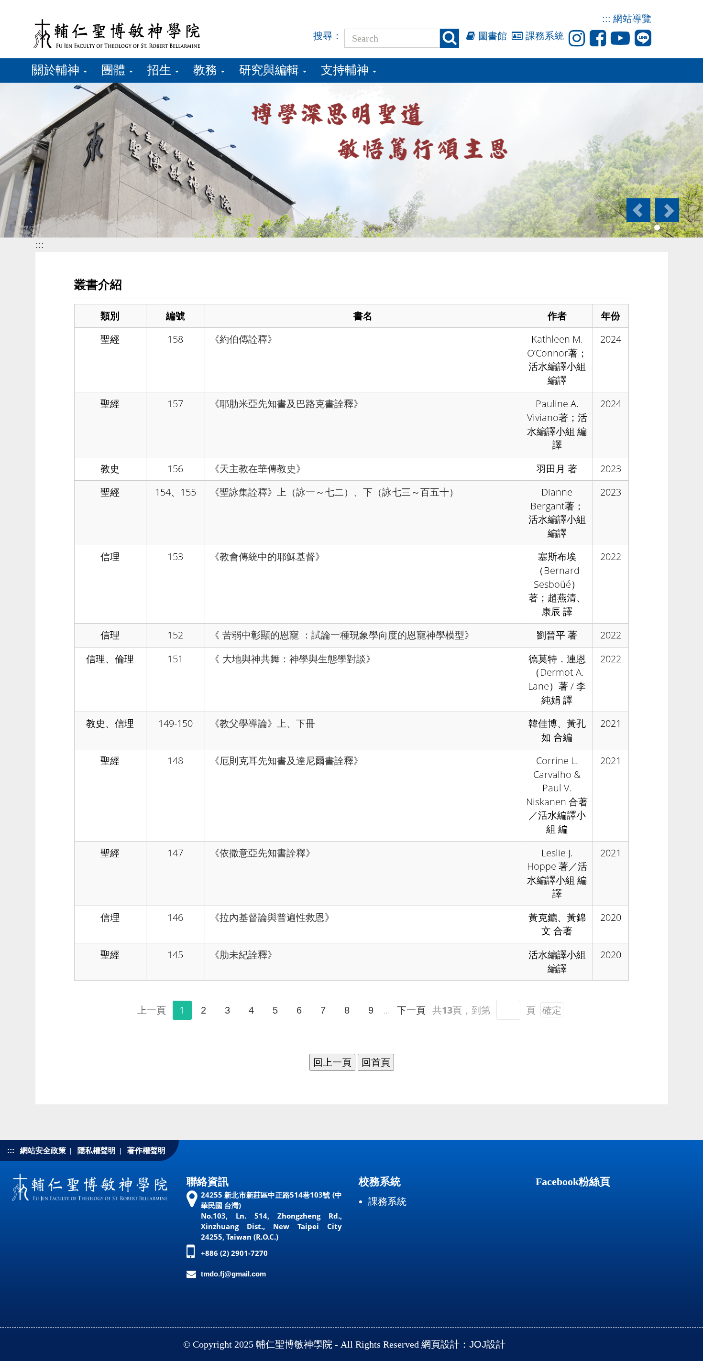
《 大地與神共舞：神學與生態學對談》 (292, 659)
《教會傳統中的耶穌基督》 (267, 556)
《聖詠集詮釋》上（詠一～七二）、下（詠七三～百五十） (334, 492)
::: (606, 18)
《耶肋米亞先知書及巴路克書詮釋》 (286, 404)
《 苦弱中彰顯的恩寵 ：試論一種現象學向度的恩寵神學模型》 (342, 635)
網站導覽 (632, 18)
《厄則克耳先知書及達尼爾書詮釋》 (286, 761)
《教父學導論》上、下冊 (262, 723)
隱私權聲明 (96, 1150)
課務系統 (543, 36)
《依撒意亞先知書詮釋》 (262, 853)
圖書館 (491, 36)
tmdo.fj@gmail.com (233, 1274)
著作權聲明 (146, 1150)
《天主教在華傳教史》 (258, 469)
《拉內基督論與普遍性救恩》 (272, 917)
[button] (638, 210)
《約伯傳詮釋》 (243, 339)
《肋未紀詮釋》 (243, 955)
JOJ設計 (487, 1344)
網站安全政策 (43, 1150)
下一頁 (411, 1010)
